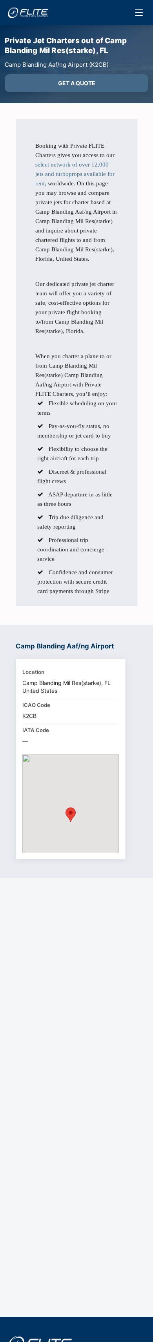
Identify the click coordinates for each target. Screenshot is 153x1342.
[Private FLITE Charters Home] (28, 12)
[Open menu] (139, 12)
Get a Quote (76, 83)
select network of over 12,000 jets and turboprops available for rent (75, 174)
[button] (70, 814)
